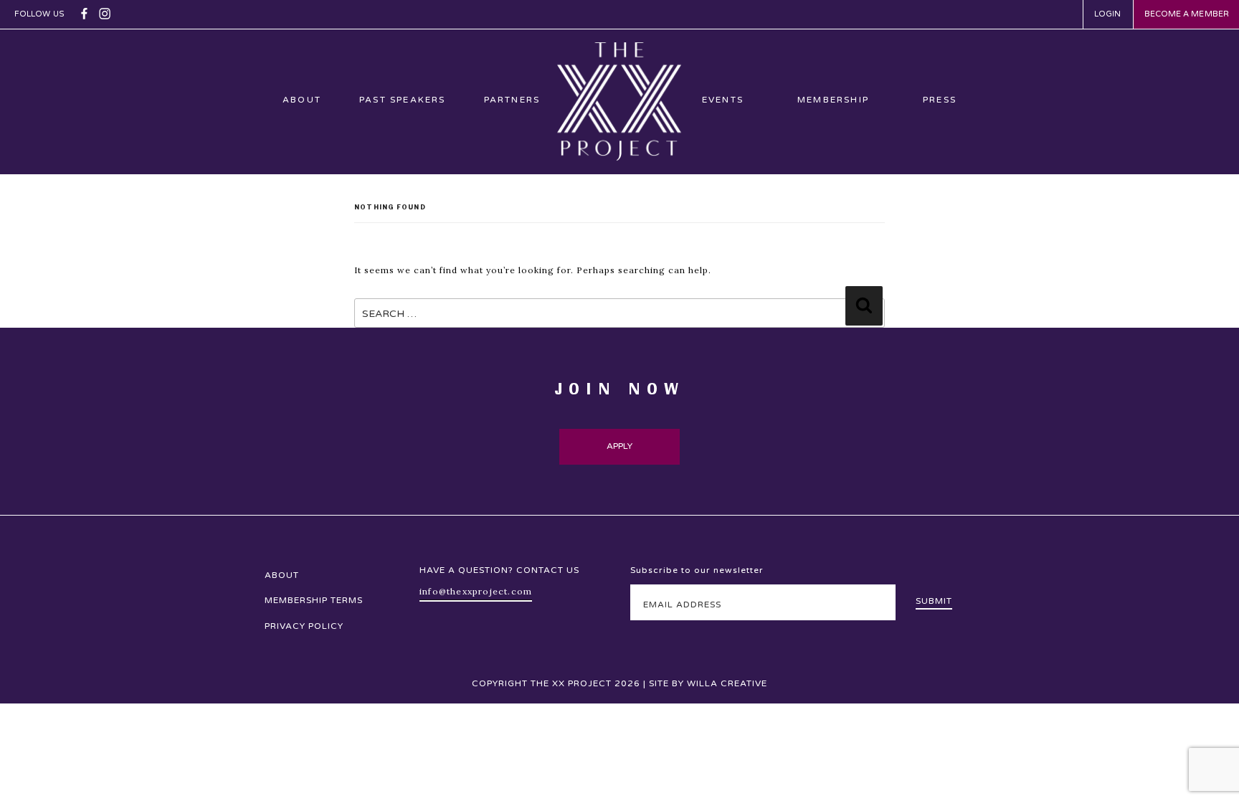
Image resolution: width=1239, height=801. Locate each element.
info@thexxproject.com (475, 591)
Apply (620, 446)
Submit (934, 601)
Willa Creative (727, 683)
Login (1107, 14)
